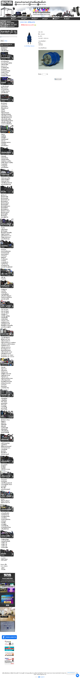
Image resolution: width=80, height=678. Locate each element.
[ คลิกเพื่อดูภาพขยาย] (29, 46)
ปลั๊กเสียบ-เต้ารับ (31, 22)
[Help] (6, 40)
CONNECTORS (23, 22)
